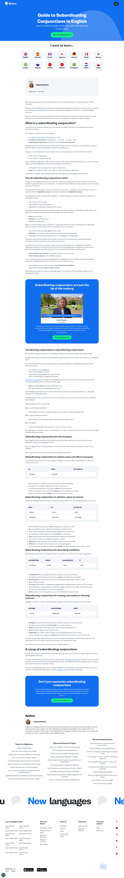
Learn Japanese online (24, 827)
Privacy (13, 871)
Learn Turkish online (11, 848)
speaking (60, 670)
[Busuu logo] (10, 4)
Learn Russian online (23, 849)
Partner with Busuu (64, 835)
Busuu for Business (43, 836)
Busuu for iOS (82, 826)
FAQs (98, 828)
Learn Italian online (11, 838)
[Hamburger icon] (116, 4)
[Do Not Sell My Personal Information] (3, 875)
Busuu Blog (43, 844)
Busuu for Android (81, 829)
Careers (62, 829)
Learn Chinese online (10, 844)
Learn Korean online (23, 853)
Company (63, 826)
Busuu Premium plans (45, 831)
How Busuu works (46, 828)
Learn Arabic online (11, 852)
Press (62, 831)
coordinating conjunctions (37, 137)
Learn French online (11, 831)
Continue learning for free (62, 700)
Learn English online (25, 831)
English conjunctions (73, 659)
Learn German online (10, 834)
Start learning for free (62, 35)
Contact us (100, 831)
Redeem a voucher (43, 841)
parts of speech (39, 110)
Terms (7, 871)
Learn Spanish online (10, 827)
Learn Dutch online (25, 833)
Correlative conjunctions (33, 380)
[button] (99, 862)
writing (68, 670)
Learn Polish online (25, 843)
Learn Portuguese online (25, 839)
